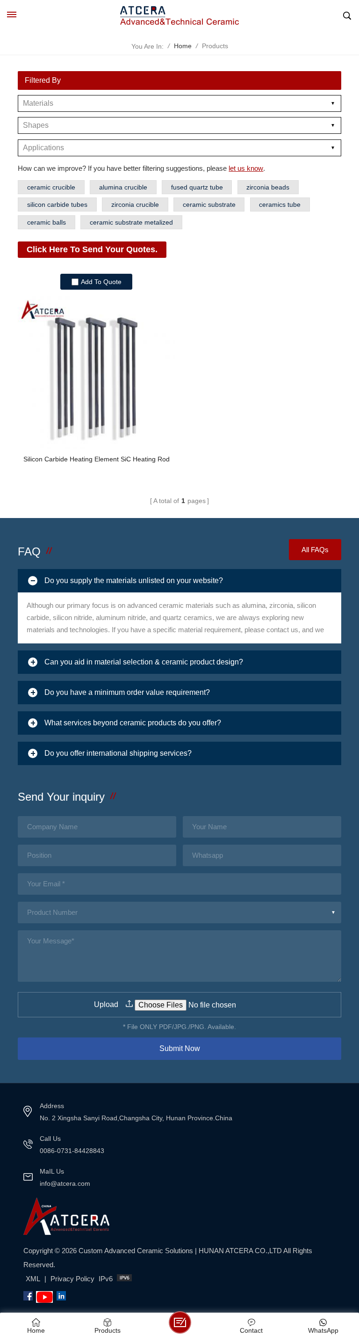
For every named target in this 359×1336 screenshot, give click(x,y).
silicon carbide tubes (57, 204)
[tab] (179, 580)
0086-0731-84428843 (72, 1150)
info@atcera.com (65, 1183)
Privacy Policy (72, 1279)
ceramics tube (280, 204)
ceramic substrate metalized (131, 222)
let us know (246, 168)
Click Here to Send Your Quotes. (92, 249)
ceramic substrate (209, 204)
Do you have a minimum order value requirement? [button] (127, 692)
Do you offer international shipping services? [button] (118, 753)
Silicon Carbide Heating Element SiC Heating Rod (96, 459)
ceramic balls (46, 222)
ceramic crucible (51, 187)
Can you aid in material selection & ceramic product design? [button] (143, 662)
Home (183, 46)
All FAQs (315, 550)
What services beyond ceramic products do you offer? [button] (132, 723)
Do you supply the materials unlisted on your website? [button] (133, 580)
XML (33, 1279)
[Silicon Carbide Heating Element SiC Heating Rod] (96, 370)
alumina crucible (123, 187)
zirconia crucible (135, 204)
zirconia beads (267, 187)
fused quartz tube (197, 187)
